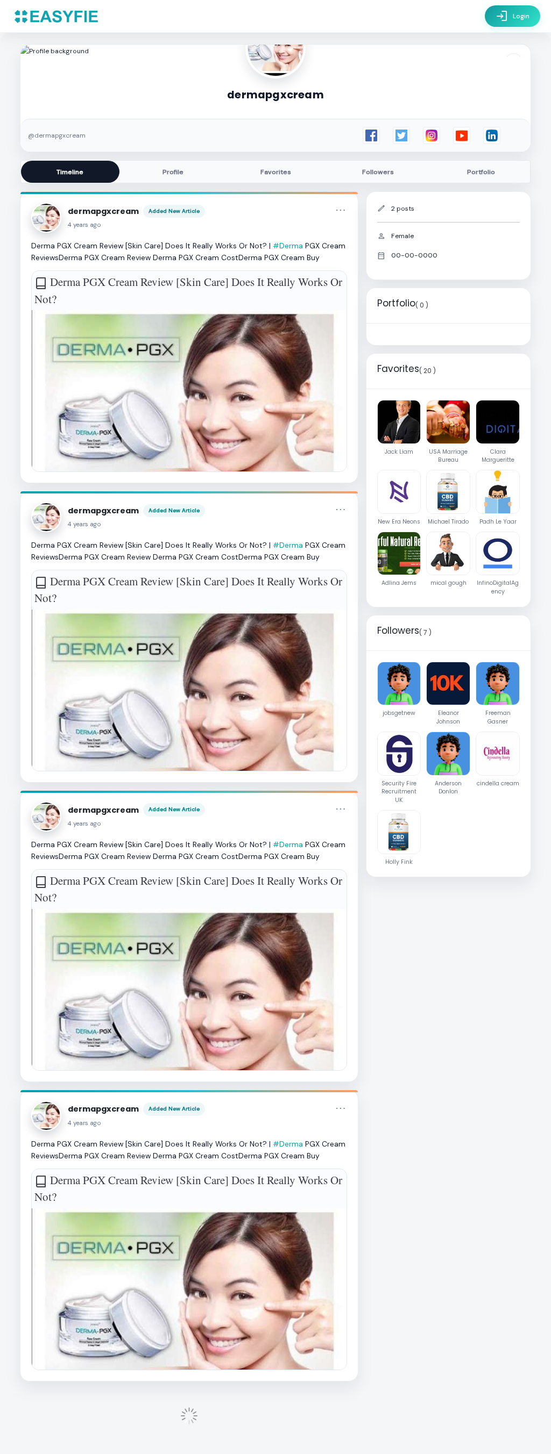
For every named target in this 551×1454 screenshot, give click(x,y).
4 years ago (84, 225)
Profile (173, 172)
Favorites (275, 172)
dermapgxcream (103, 211)
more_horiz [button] (340, 210)
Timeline (69, 172)
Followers (378, 172)
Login (512, 16)
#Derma (288, 245)
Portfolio (481, 172)
